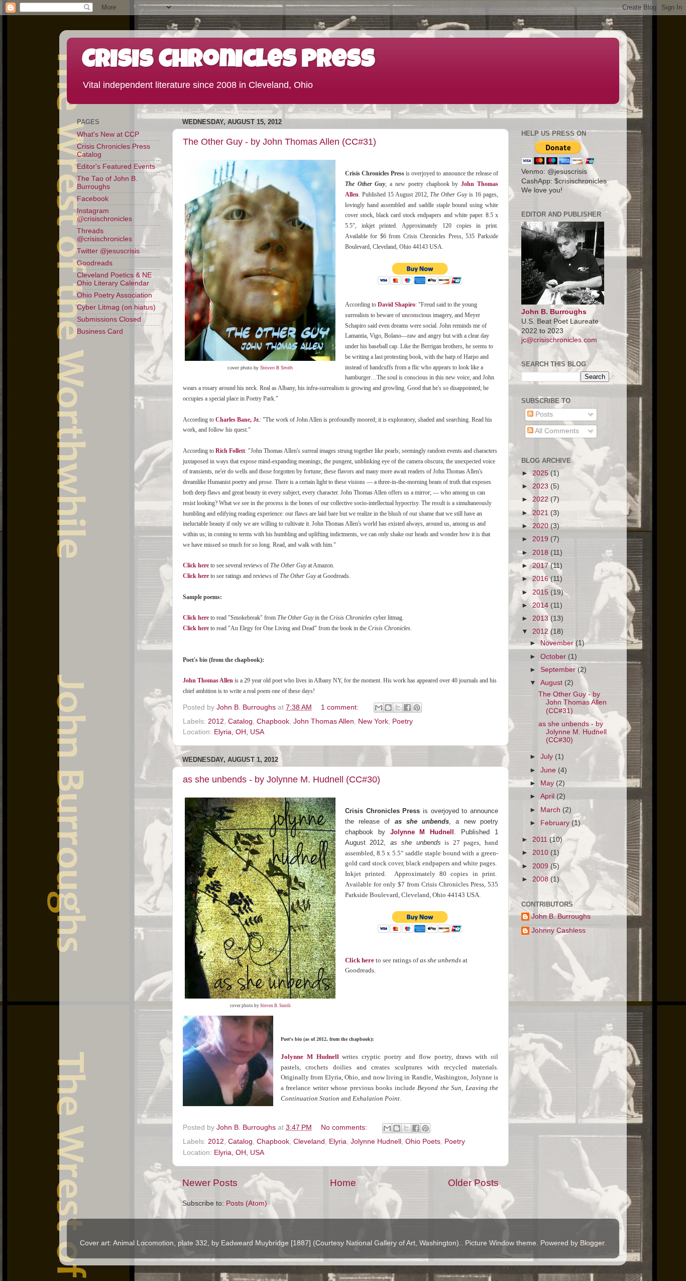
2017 (541, 565)
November (558, 643)
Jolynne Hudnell (376, 1141)
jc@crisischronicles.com (559, 340)
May (548, 783)
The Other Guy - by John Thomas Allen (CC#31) (279, 142)
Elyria (338, 1141)
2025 (541, 473)
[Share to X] (398, 708)
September (559, 669)
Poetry (402, 721)
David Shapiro (396, 304)
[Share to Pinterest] (417, 708)
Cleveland (309, 1141)
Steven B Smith (276, 367)
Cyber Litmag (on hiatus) (116, 307)
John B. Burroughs (554, 312)
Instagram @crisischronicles (104, 215)
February (555, 823)
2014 (541, 605)
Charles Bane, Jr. (237, 419)
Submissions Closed (109, 319)
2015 (541, 592)
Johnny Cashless (558, 930)
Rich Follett (230, 450)
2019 (541, 539)
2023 (541, 486)
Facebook (92, 199)
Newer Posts (210, 1182)
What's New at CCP (108, 134)
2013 (541, 618)
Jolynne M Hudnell (422, 832)
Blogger (592, 1243)
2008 (541, 879)
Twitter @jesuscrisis (108, 251)
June (549, 770)
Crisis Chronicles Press (228, 61)
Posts (543, 414)
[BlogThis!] (388, 708)
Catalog (240, 721)
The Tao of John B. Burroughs (107, 182)
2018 (541, 552)
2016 (541, 578)
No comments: (345, 1127)
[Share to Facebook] (407, 708)
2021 (541, 513)
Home (343, 1182)
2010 (541, 852)
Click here (196, 565)
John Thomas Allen (323, 721)
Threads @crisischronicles (104, 235)
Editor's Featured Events (116, 166)
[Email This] (379, 708)
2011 (540, 839)
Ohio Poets (422, 1141)
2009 (541, 866)
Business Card (100, 331)
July (547, 756)
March (551, 810)
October (554, 656)
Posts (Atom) (246, 1203)
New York (373, 721)
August (552, 682)
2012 (216, 721)
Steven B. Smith (275, 1005)
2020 (541, 526)
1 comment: (341, 707)
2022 (541, 499)
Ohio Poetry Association (114, 295)
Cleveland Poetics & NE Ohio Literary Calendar (114, 279)
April (548, 796)
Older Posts (473, 1182)
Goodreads (94, 263)
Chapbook (273, 721)
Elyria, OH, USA (239, 732)
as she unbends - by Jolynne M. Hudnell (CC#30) (281, 779)
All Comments (556, 431)
